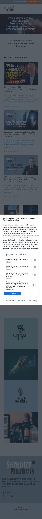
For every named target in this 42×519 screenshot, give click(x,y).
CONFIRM (12, 293)
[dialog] (21, 260)
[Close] (38, 218)
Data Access (21, 300)
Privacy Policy (32, 300)
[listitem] (21, 255)
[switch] (34, 260)
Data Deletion (9, 300)
